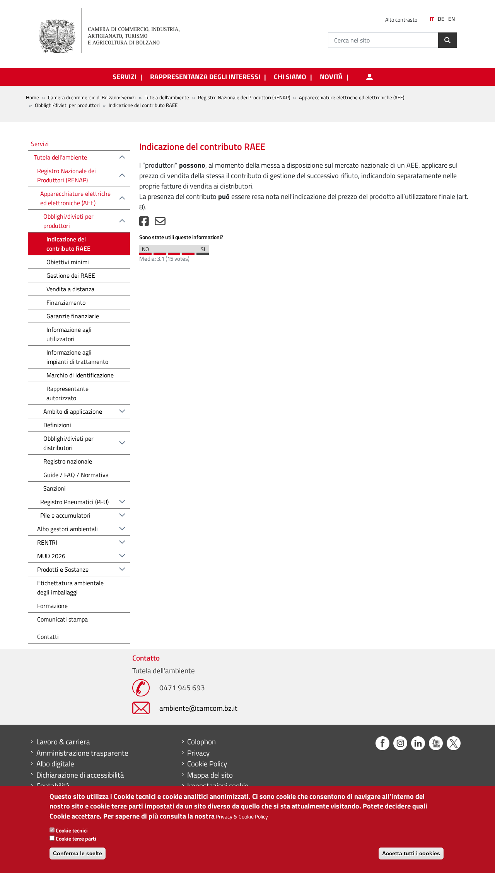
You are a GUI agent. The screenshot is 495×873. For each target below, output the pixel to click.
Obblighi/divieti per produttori (67, 105)
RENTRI (47, 542)
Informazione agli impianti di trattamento (77, 357)
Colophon (201, 741)
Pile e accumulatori (65, 515)
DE (441, 19)
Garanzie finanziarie (72, 316)
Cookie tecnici (72, 830)
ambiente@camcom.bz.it (198, 707)
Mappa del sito (210, 774)
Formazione (52, 605)
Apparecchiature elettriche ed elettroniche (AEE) (351, 97)
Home (32, 97)
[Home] (115, 31)
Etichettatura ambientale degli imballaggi (70, 587)
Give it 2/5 (160, 252)
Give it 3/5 (174, 252)
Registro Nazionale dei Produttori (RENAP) (244, 97)
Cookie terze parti (76, 838)
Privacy (198, 752)
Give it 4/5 (188, 252)
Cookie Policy (207, 763)
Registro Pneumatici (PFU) (74, 501)
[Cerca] (447, 40)
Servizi (40, 143)
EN (451, 19)
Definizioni (57, 425)
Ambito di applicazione (72, 411)
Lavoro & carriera (63, 741)
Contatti (48, 636)
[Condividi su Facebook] (144, 223)
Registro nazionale (67, 461)
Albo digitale (55, 763)
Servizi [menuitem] (125, 76)
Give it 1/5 (145, 252)
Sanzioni (54, 488)
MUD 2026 (51, 555)
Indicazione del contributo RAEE (68, 243)
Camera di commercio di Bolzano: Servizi (92, 97)
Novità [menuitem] (331, 76)
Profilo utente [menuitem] (369, 76)
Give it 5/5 (202, 252)
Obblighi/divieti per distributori (68, 443)
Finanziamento (65, 302)
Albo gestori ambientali (67, 528)
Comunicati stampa (62, 619)
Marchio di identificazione (80, 375)
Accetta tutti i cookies (411, 854)
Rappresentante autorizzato (67, 393)
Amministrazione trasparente (82, 752)
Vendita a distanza (70, 289)
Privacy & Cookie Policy (242, 816)
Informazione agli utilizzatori (69, 334)
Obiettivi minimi (67, 262)
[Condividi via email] (160, 223)
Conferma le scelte (77, 854)
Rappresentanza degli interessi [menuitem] (205, 76)
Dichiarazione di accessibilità (80, 774)
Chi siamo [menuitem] (290, 76)
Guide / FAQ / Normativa (76, 474)
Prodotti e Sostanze (63, 569)
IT (432, 19)
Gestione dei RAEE (70, 275)
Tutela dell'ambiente (167, 97)
